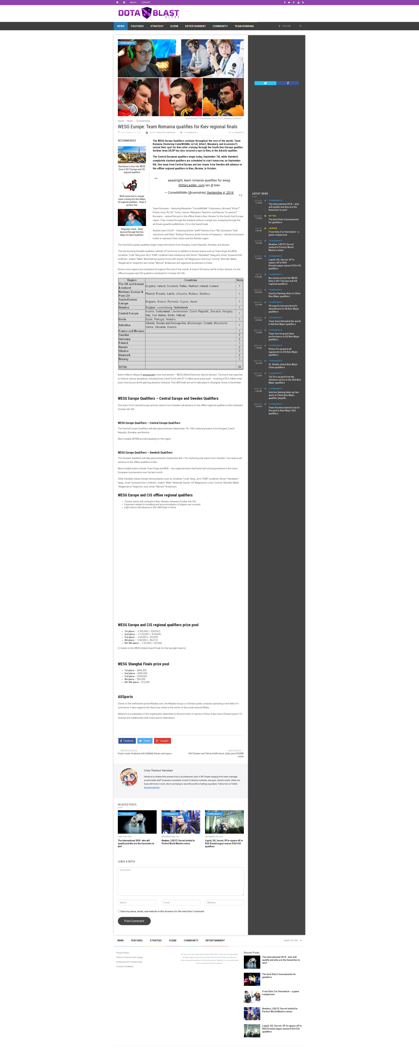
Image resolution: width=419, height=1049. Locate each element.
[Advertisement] (245, 13)
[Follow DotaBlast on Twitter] (265, 83)
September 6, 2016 (220, 193)
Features (137, 26)
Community (220, 26)
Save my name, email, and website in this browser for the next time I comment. (162, 911)
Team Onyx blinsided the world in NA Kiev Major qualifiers (285, 323)
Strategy (157, 26)
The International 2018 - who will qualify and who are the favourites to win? (136, 843)
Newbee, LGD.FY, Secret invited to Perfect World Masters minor (281, 247)
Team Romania (244, 26)
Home (121, 121)
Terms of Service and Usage (129, 957)
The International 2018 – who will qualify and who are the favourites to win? (284, 207)
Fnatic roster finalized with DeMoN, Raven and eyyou (145, 753)
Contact (145, 2)
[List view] (124, 2)
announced (149, 374)
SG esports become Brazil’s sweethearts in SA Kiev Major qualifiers (284, 308)
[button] (300, 26)
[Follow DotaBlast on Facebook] (288, 83)
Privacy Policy (122, 952)
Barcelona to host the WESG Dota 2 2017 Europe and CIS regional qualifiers (283, 281)
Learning (273, 228)
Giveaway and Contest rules (129, 962)
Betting (272, 216)
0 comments (238, 133)
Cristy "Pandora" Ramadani (162, 133)
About (133, 2)
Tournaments (127, 43)
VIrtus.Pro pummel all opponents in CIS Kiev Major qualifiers (283, 352)
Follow (286, 26)
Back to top (291, 940)
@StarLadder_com (191, 185)
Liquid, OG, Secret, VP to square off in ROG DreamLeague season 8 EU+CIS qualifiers (224, 843)
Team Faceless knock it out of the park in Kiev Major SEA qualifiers (284, 410)
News (120, 26)
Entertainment (195, 26)
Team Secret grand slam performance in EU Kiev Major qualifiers (284, 336)
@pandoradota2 (152, 787)
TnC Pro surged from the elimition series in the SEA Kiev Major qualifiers (285, 379)
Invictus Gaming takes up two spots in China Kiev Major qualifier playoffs (284, 395)
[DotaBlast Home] (117, 2)
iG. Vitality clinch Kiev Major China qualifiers (283, 366)
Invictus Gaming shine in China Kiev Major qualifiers (284, 295)
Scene (174, 26)
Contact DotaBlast (124, 966)
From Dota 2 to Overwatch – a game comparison (284, 233)
